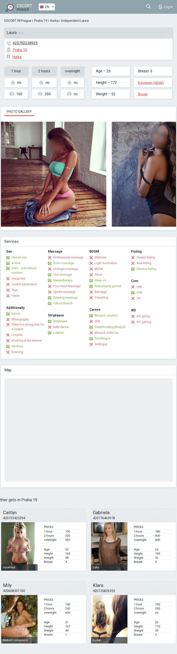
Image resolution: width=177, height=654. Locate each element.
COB (139, 292)
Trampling (101, 297)
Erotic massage (63, 263)
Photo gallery (19, 111)
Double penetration (24, 284)
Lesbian (58, 332)
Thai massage (62, 274)
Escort (16, 313)
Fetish (16, 295)
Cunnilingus (102, 338)
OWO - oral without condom (24, 270)
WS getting (143, 322)
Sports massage (64, 291)
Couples (17, 334)
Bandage (101, 291)
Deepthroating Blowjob (110, 327)
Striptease (60, 321)
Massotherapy (62, 280)
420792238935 (25, 43)
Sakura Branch (62, 303)
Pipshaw (17, 346)
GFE (97, 321)
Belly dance (60, 327)
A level (16, 263)
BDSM (99, 269)
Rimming (17, 352)
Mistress (100, 257)
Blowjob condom (106, 315)
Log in (168, 7)
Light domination (106, 263)
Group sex (18, 278)
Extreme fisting (146, 269)
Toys (15, 290)
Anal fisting (143, 263)
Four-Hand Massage (66, 286)
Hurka (54, 21)
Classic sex (19, 257)
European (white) (151, 83)
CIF (138, 298)
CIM (139, 286)
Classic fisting (145, 257)
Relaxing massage (65, 297)
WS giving (143, 316)
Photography (20, 319)
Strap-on (100, 280)
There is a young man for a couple (28, 327)
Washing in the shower (27, 340)
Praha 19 (40, 21)
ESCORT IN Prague (17, 21)
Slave (98, 274)
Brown (143, 94)
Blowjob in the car (106, 332)
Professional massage (68, 257)
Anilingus (101, 344)
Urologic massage (65, 269)
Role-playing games (108, 286)
